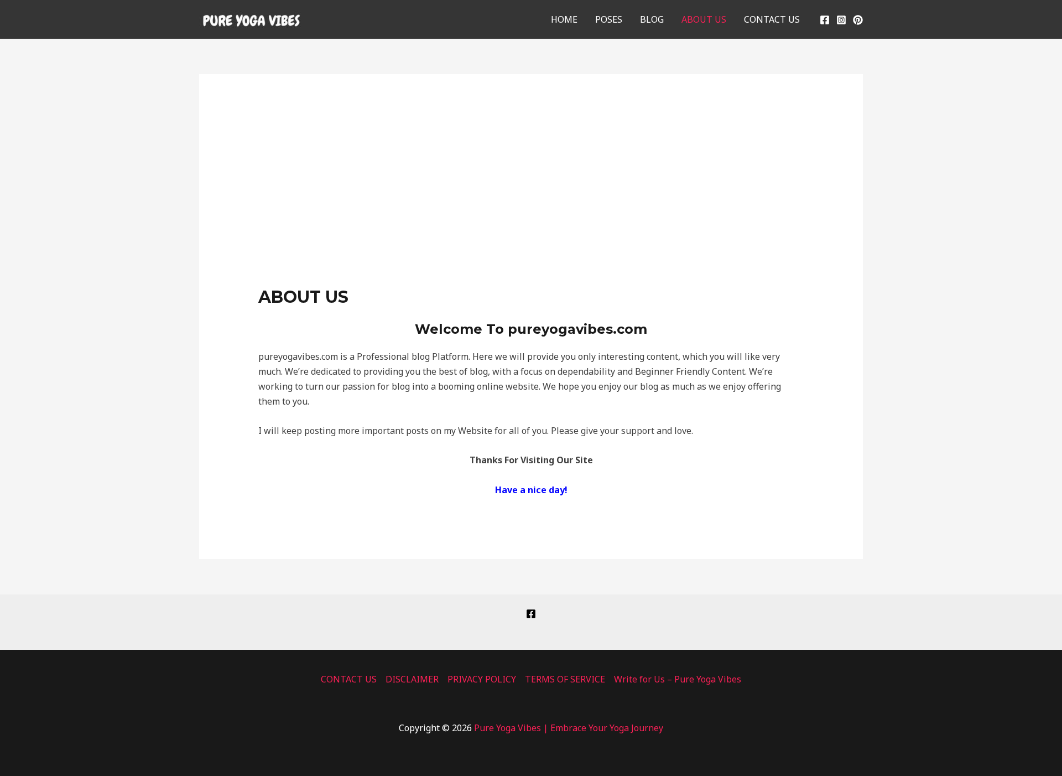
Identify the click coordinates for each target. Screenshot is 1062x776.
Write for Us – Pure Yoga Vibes (677, 679)
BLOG (652, 19)
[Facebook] (825, 20)
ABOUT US (703, 19)
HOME (564, 19)
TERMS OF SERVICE (565, 679)
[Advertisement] (531, 204)
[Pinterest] (858, 20)
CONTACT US (772, 19)
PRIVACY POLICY (481, 679)
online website (508, 386)
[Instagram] (841, 20)
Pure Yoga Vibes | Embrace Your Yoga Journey (568, 728)
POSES (608, 19)
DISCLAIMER (412, 679)
